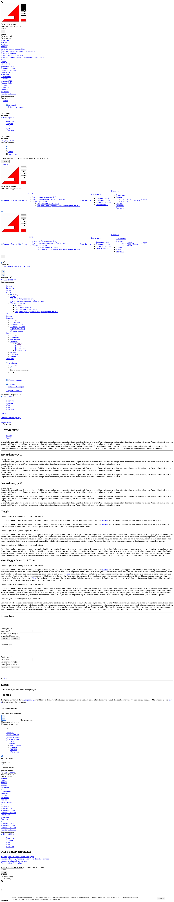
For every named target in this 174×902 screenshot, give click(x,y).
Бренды (4, 785)
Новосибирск (18, 863)
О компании (6, 791)
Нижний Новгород (8, 859)
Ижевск (16, 857)
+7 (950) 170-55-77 (9, 94)
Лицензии (5, 800)
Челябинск (11, 861)
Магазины (5, 806)
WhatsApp (10, 130)
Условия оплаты (7, 808)
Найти (4, 872)
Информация (6, 802)
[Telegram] (6, 149)
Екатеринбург (6, 863)
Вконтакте (10, 122)
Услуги (13, 297)
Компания (14, 337)
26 (6, 678)
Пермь (10, 857)
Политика (5, 817)
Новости (18, 346)
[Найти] (3, 31)
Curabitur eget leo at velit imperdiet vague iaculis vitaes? (22, 516)
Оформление (15, 745)
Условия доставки (8, 810)
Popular (8, 436)
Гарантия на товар (8, 813)
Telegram (9, 124)
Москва (4, 857)
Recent (8, 438)
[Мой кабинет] (2, 260)
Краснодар (21, 859)
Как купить (15, 322)
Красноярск (44, 859)
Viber (8, 126)
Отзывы (4, 796)
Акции (4, 781)
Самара (24, 861)
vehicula (105, 520)
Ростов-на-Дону (32, 859)
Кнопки (13, 748)
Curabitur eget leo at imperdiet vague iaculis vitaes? (20, 530)
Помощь (4, 819)
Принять (161, 898)
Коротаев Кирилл (8, 772)
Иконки (13, 750)
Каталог (4, 778)
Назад (15, 295)
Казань (4, 861)
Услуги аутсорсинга (23, 307)
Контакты (5, 798)
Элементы (14, 752)
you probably (29, 700)
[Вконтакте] (6, 147)
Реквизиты (5, 815)
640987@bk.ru (8, 117)
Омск (18, 861)
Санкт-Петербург (27, 857)
